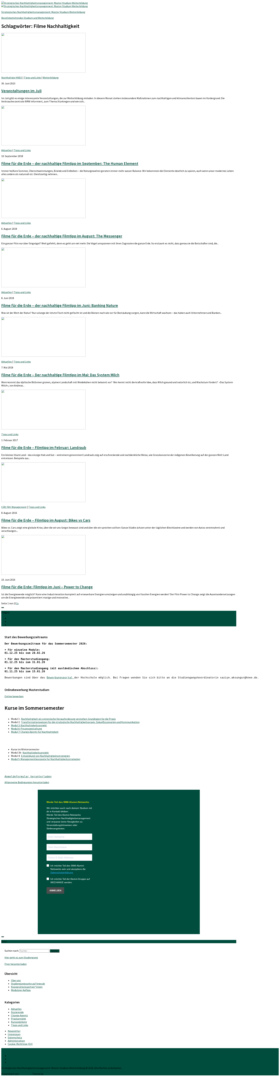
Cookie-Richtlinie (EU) (20, 1044)
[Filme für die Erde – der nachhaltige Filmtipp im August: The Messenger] (43, 217)
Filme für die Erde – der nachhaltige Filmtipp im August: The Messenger (61, 235)
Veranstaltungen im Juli (21, 90)
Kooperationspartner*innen (26, 986)
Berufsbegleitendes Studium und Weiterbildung (27, 17)
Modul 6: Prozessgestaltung (26, 728)
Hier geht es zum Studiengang (21, 957)
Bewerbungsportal (60, 677)
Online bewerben (14, 696)
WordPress (25, 1073)
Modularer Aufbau (21, 990)
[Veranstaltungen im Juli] (43, 71)
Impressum (14, 1034)
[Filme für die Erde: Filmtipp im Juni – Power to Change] (43, 573)
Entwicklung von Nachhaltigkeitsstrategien (45, 755)
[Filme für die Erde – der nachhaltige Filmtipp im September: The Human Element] (43, 144)
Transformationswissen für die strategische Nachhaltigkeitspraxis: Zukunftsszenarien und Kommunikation (80, 722)
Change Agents (19, 1015)
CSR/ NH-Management (14, 507)
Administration (16, 1040)
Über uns (16, 980)
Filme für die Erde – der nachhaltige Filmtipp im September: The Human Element (69, 163)
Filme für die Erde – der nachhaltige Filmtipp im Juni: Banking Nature (59, 305)
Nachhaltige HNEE (11, 77)
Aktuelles (6, 150)
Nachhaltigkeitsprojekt (36, 752)
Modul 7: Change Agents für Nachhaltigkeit (34, 731)
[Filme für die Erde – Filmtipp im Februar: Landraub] (43, 428)
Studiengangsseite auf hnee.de (28, 983)
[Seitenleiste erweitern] (2, 607)
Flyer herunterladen (16, 964)
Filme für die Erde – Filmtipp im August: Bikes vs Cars (45, 520)
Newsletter (14, 1031)
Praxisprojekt (18, 1018)
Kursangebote (19, 1021)
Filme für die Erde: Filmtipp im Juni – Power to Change (47, 586)
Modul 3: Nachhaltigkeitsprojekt (29, 725)
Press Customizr (53, 1073)
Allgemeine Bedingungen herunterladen (27, 782)
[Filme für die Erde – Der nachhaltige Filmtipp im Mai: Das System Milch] (43, 355)
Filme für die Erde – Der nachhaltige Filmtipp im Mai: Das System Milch (60, 374)
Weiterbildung (51, 77)
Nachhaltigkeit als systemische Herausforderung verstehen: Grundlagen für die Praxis (68, 718)
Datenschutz (15, 1037)
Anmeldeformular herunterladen (28, 776)
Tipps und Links (32, 77)
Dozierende (17, 1012)
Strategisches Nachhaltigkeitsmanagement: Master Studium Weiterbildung (43, 12)
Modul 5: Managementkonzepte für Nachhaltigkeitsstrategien (45, 759)
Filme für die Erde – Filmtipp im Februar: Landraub (43, 447)
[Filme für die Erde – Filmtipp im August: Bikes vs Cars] (43, 501)
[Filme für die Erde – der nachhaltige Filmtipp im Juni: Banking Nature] (43, 286)
